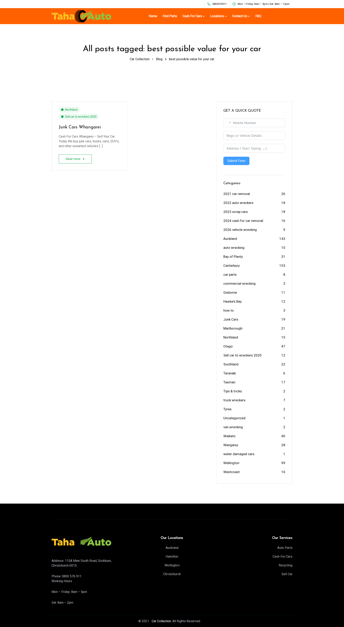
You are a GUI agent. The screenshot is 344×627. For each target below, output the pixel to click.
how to (228, 310)
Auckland (230, 239)
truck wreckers (234, 400)
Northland (71, 109)
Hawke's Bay (232, 301)
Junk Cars (230, 319)
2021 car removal (236, 194)
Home (153, 16)
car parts (230, 275)
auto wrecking (233, 248)
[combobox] (228, 123)
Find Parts (170, 16)
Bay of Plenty (233, 257)
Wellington (231, 463)
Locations (217, 16)
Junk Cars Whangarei (80, 127)
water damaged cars (238, 454)
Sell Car (286, 574)
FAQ (258, 16)
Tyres (227, 409)
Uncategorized (234, 418)
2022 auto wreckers (238, 203)
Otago (228, 346)
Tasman (229, 382)
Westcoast (231, 472)
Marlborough (232, 328)
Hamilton (172, 556)
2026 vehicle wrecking (240, 230)
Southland (230, 364)
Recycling (285, 565)
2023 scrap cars (235, 212)
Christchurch (172, 574)
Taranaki (229, 373)
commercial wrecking (239, 283)
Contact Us (239, 16)
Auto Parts (284, 548)
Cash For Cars (192, 16)
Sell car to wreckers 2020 (81, 116)
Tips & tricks (232, 391)
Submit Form (236, 161)
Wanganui (230, 445)
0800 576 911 (71, 576)
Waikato (229, 436)
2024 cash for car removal (243, 221)
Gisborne (230, 292)
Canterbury (231, 266)
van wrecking (233, 427)
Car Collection (161, 621)
